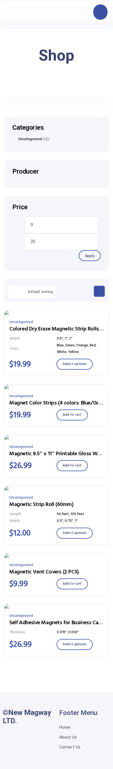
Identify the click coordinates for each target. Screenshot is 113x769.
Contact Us (69, 747)
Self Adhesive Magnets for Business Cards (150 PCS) (56, 623)
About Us (68, 737)
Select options (75, 364)
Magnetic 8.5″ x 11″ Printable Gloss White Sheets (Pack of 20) (56, 454)
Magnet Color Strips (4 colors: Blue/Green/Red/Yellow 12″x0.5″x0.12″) (56, 403)
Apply (90, 256)
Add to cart (72, 415)
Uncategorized (21, 322)
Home (64, 727)
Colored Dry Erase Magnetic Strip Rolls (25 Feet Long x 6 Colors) (56, 329)
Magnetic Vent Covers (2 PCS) (44, 572)
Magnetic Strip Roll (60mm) (41, 504)
